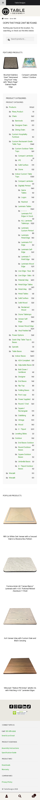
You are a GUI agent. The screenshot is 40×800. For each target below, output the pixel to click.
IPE (19, 160)
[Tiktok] (29, 707)
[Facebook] (11, 707)
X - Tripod (22, 429)
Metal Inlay (22, 289)
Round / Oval (23, 403)
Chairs (14, 116)
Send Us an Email (8, 735)
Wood (20, 424)
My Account (6, 796)
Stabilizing (22, 415)
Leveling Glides (21, 433)
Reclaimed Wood (25, 308)
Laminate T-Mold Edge (26, 258)
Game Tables (23, 191)
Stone (20, 169)
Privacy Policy (7, 782)
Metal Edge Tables (25, 284)
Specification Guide (9, 752)
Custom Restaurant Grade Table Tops (22, 143)
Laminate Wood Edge (27, 265)
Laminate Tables (24, 206)
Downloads (6, 765)
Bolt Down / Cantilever (23, 371)
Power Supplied (24, 399)
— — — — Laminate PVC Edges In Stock (27, 213)
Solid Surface (23, 165)
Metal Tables (23, 293)
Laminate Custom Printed (27, 229)
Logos (23, 197)
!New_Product (17, 111)
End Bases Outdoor (26, 442)
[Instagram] (16, 707)
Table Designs (20, 3)
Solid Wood (22, 302)
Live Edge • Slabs (24, 275)
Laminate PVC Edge (26, 244)
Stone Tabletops (24, 314)
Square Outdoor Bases (24, 456)
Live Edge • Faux (24, 271)
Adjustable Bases (25, 365)
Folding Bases (23, 390)
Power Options (18, 335)
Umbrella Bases (24, 461)
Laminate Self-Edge (26, 251)
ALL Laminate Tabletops (26, 222)
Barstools (19, 120)
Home (6, 19)
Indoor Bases (20, 356)
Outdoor (18, 438)
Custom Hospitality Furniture (19, 136)
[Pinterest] (20, 707)
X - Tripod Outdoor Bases (25, 467)
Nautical (24, 201)
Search (20, 796)
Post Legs (22, 394)
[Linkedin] (24, 707)
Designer (21, 376)
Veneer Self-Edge (23, 320)
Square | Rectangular (23, 410)
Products (12, 107)
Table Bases (17, 351)
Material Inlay (23, 280)
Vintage (21, 420)
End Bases (22, 381)
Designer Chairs (21, 125)
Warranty (5, 769)
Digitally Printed (24, 185)
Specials (15, 346)
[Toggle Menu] (3, 2)
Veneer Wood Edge (26, 326)
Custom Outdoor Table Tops (24, 150)
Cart (31, 795)
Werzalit (12, 473)
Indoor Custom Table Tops (23, 175)
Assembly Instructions (10, 748)
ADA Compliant (24, 360)
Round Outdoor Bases (24, 448)
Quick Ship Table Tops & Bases (21, 341)
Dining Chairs (20, 129)
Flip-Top (21, 385)
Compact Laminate (25, 155)
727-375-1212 (10, 731)
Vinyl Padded (23, 330)
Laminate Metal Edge (25, 236)
